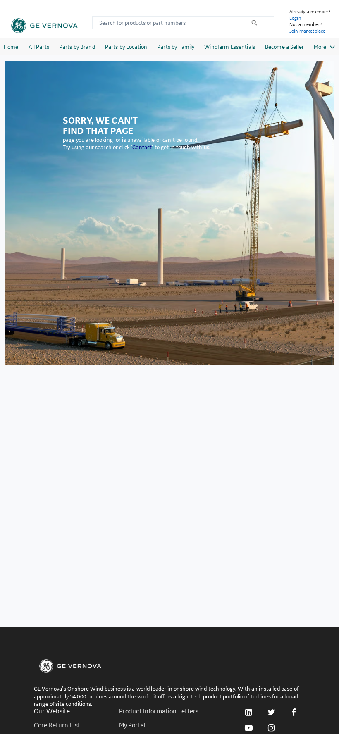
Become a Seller (284, 46)
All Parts (39, 46)
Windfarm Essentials (229, 46)
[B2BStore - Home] (44, 25)
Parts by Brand (77, 46)
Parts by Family (175, 46)
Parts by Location (126, 46)
